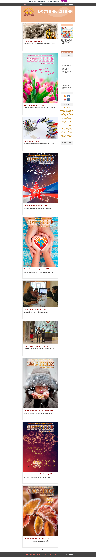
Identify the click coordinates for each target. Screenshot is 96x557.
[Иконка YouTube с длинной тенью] (65, 99)
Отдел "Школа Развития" (67, 133)
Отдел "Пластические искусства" (67, 120)
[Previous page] (33, 550)
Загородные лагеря (66, 111)
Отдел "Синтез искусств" (67, 122)
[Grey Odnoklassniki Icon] (68, 4)
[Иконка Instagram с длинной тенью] (68, 99)
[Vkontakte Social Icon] (68, 96)
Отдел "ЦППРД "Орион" (67, 129)
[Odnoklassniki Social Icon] (65, 96)
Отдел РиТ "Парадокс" (67, 121)
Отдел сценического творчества (66, 114)
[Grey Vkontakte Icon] (66, 4)
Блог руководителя (66, 108)
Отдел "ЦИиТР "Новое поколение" (66, 126)
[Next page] (47, 550)
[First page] (31, 550)
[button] (34, 4)
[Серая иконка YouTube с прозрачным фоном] (70, 4)
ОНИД (67, 117)
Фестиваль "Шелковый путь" (66, 110)
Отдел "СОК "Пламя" (66, 124)
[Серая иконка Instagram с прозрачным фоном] (72, 4)
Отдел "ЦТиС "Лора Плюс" (66, 131)
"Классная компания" (66, 118)
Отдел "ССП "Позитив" (67, 125)
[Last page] (50, 550)
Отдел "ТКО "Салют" (66, 136)
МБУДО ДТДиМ (67, 107)
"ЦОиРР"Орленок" (67, 115)
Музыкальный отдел (67, 113)
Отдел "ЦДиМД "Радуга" (67, 128)
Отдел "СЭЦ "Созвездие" (66, 135)
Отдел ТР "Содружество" (67, 132)
